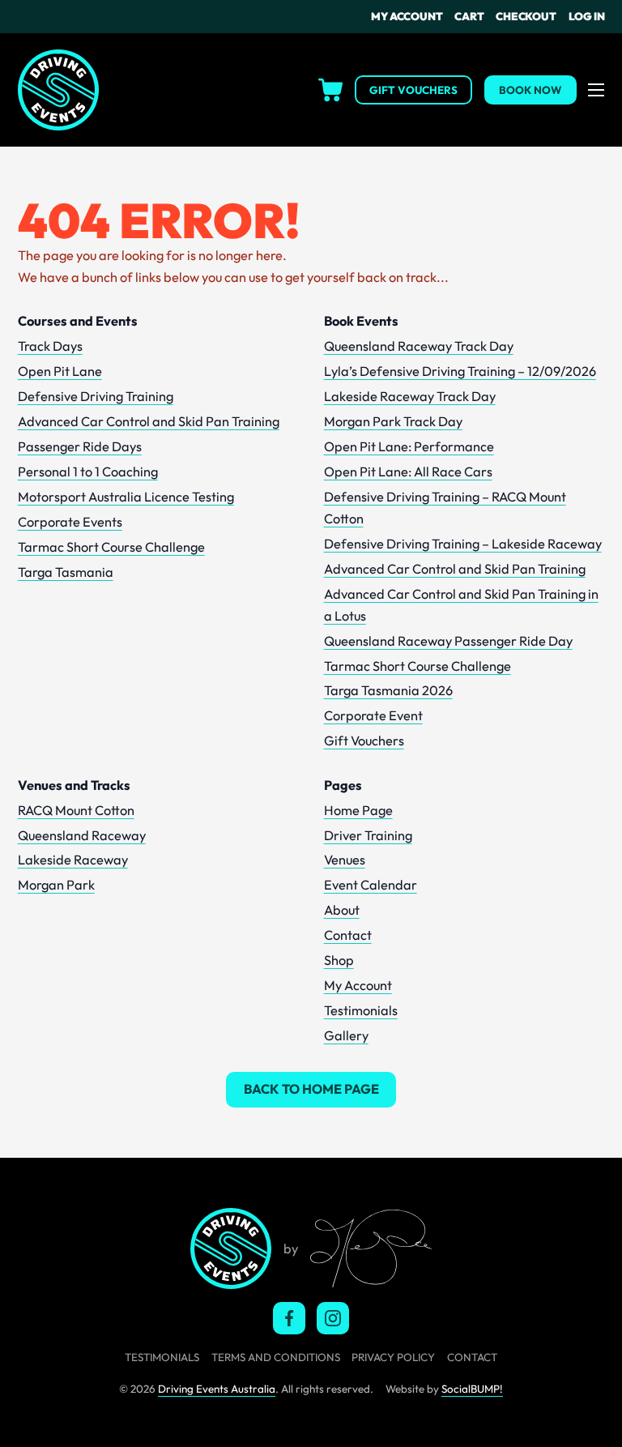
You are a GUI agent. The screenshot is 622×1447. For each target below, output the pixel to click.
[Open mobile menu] (596, 89)
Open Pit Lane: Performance (409, 446)
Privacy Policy (393, 1357)
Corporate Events (70, 522)
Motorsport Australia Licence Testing (126, 497)
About (342, 910)
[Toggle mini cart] (226, 90)
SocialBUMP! (472, 1388)
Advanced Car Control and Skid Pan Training (148, 421)
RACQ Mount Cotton (76, 810)
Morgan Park (56, 885)
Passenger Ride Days (80, 446)
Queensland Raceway (82, 835)
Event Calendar (370, 885)
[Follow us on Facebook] (289, 1318)
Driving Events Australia (216, 1388)
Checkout (526, 16)
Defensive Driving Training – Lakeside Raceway (463, 544)
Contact (348, 935)
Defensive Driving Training (95, 396)
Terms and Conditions (275, 1357)
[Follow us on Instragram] (333, 1318)
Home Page (358, 810)
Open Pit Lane (60, 371)
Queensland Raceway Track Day (418, 346)
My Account (406, 16)
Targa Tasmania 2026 (388, 690)
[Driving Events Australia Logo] (58, 89)
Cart (469, 16)
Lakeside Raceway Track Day (410, 396)
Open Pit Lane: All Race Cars (408, 471)
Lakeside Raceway (73, 860)
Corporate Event (373, 715)
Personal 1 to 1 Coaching (88, 471)
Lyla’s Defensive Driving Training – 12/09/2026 (460, 371)
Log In (587, 16)
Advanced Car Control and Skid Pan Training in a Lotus (461, 605)
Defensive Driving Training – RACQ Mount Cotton (445, 508)
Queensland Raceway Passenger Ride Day (448, 641)
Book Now (530, 89)
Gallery (346, 1035)
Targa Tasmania (65, 572)
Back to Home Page (311, 1089)
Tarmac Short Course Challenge (111, 547)
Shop (339, 960)
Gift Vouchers (413, 89)
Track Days (50, 346)
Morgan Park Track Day (393, 421)
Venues (344, 860)
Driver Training (368, 835)
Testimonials (361, 1010)
